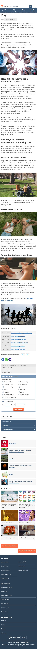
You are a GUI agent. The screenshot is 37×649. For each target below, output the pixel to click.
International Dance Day (18, 336)
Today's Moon (5, 578)
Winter (22, 392)
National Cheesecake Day (25, 550)
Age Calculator (5, 607)
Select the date (8, 401)
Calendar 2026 (5, 562)
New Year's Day (8, 384)
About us (3, 620)
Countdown (4, 591)
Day (3, 405)
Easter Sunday (24, 394)
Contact (3, 629)
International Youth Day (18, 349)
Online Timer (4, 612)
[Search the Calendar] (30, 6)
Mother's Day (24, 382)
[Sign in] (34, 6)
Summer (22, 389)
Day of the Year (5, 603)
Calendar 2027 (22, 562)
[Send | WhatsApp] (6, 359)
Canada (15, 6)
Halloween (23, 387)
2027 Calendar (23, 10)
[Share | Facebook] (2, 359)
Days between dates (6, 595)
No (27, 354)
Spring (6, 389)
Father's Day (23, 384)
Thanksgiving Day (9, 394)
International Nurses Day (18, 339)
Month (13, 405)
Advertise (3, 633)
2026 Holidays (14, 10)
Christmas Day (8, 382)
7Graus (17, 642)
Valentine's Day (8, 387)
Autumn (6, 392)
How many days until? (10, 376)
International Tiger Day (10, 546)
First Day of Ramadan (10, 397)
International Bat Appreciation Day (21, 333)
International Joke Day (18, 346)
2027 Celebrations (23, 570)
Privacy (3, 624)
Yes (23, 354)
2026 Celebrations (7, 429)
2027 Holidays (32, 10)
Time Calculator (5, 599)
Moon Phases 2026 (6, 574)
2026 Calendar (4, 10)
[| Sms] (9, 359)
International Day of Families (19, 343)
